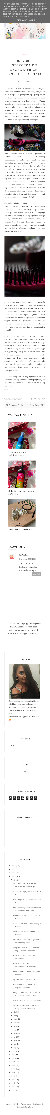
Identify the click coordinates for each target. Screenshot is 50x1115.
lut (15, 1044)
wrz (15, 1019)
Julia (22, 82)
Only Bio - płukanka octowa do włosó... (21, 492)
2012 (13, 1087)
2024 (14, 873)
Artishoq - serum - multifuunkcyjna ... (17, 454)
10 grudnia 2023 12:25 (27, 559)
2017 (13, 1069)
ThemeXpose (26, 1104)
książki (11, 745)
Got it (32, 20)
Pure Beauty (25, 88)
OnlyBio (23, 113)
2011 (13, 1090)
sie (15, 1023)
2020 (14, 1058)
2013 (13, 1083)
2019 (13, 1062)
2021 (13, 1054)
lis (15, 1012)
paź (15, 1015)
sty (15, 1047)
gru (15, 880)
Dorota (23, 555)
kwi (15, 1037)
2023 (13, 876)
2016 (13, 1072)
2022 (13, 1051)
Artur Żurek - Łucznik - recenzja (27, 1000)
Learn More (21, 20)
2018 (13, 1065)
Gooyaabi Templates (25, 1107)
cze (15, 1030)
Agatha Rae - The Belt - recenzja (27, 979)
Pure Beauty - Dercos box (20, 529)
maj (15, 1033)
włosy (24, 55)
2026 (14, 865)
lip (15, 1026)
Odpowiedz (36, 574)
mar (15, 1040)
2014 (13, 1079)
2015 (13, 1076)
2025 (14, 869)
